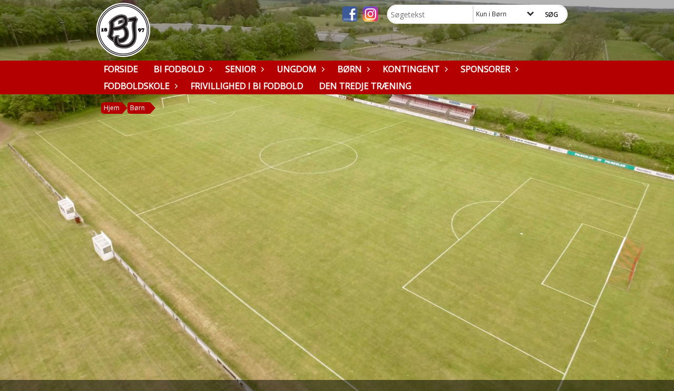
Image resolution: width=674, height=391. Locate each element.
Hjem (112, 107)
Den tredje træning (365, 86)
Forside (121, 69)
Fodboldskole (137, 86)
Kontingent (411, 69)
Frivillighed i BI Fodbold (247, 86)
